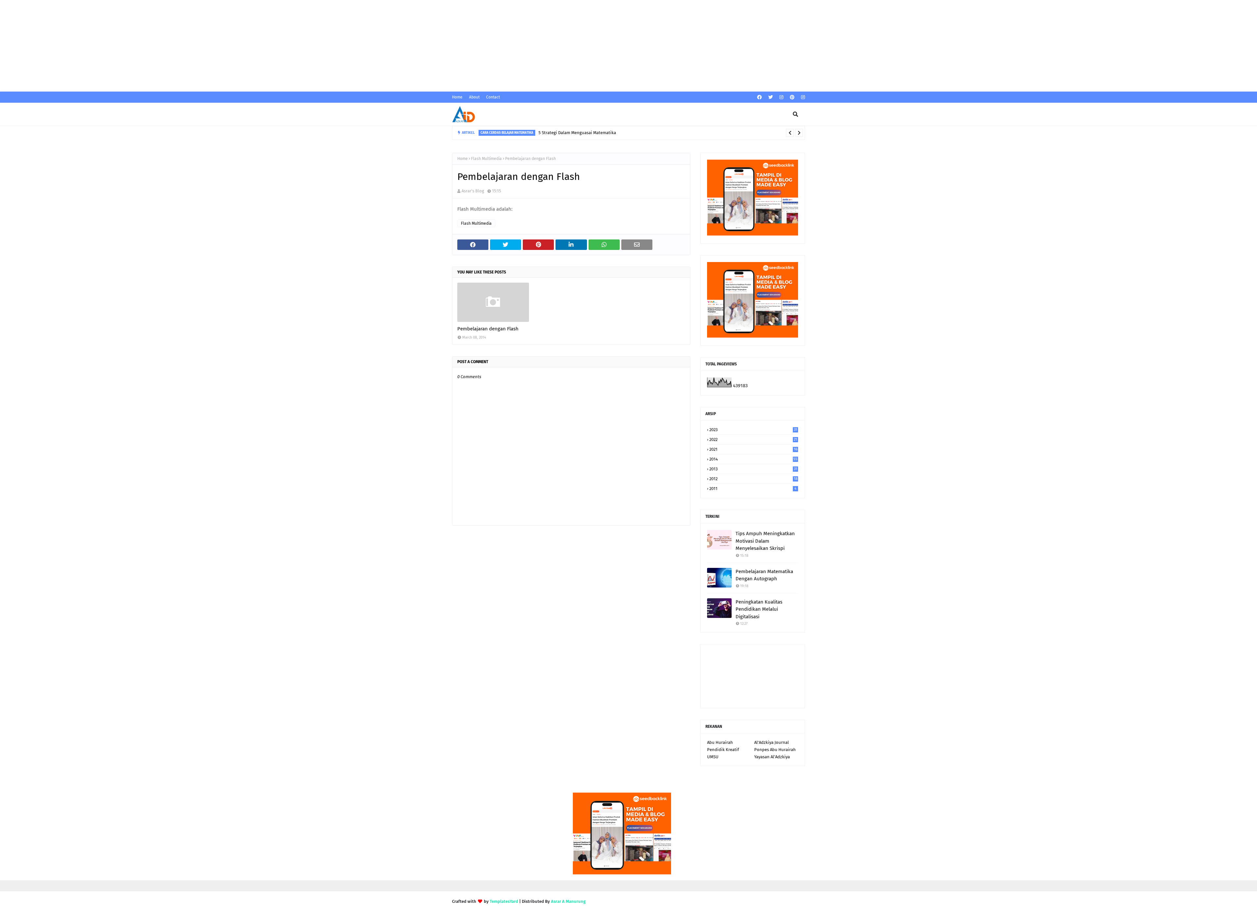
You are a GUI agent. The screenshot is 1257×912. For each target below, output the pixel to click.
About (474, 97)
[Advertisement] (196, 46)
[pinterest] (792, 97)
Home (457, 97)
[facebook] (759, 97)
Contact (493, 97)
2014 (753, 459)
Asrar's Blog (473, 190)
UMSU (713, 756)
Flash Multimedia (486, 158)
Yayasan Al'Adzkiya (772, 756)
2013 (753, 468)
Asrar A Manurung (568, 901)
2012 (753, 478)
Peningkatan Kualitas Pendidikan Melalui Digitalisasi (759, 609)
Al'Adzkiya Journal (771, 742)
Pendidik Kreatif (723, 749)
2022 (753, 439)
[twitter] (770, 97)
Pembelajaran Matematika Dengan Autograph (764, 575)
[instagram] (781, 97)
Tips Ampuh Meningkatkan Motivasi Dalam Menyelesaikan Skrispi (765, 541)
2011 (752, 488)
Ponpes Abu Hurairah (775, 749)
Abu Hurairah (720, 742)
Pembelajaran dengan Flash (488, 329)
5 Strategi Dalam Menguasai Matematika (577, 132)
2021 (753, 449)
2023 (753, 429)
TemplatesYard (504, 901)
